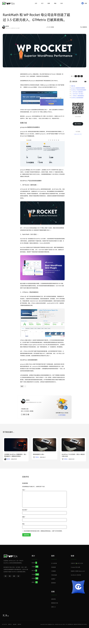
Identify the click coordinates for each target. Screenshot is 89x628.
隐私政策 (14, 624)
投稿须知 (53, 599)
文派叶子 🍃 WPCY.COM (77, 563)
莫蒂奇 (7, 26)
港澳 (81, 76)
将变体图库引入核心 (38, 454)
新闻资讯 (84, 27)
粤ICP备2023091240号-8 (82, 624)
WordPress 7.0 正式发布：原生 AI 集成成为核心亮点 (73, 455)
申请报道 (53, 567)
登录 (86, 3)
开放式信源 (54, 575)
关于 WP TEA (4, 624)
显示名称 (24, 510)
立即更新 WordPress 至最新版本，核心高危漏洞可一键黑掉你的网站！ (15, 455)
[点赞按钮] (22, 386)
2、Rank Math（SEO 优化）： (78, 93)
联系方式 (10, 624)
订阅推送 (53, 571)
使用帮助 (53, 583)
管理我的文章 (54, 603)
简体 (75, 76)
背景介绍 (73, 86)
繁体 (78, 76)
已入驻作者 (54, 563)
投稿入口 (53, 607)
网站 (23, 524)
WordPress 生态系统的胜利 (77, 97)
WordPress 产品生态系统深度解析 (78, 90)
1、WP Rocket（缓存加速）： (77, 92)
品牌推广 (53, 579)
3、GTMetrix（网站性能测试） (78, 95)
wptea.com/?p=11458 (77, 134)
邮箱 (23, 517)
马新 (18, 576)
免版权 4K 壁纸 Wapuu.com (78, 571)
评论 (23, 490)
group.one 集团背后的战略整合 (78, 88)
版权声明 (19, 624)
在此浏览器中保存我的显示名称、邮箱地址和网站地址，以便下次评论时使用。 (43, 531)
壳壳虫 (37, 457)
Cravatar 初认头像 (75, 567)
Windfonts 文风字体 (76, 575)
